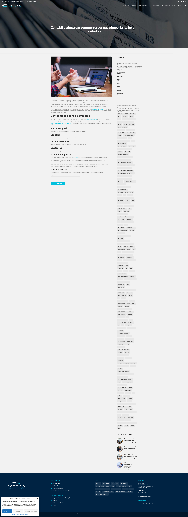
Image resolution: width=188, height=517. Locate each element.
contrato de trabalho (130, 181)
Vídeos (118, 94)
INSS (128, 284)
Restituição (120, 393)
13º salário (120, 113)
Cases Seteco (119, 70)
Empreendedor (121, 227)
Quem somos (155, 5)
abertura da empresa (92, 119)
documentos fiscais (122, 214)
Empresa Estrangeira (122, 230)
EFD (132, 222)
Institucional (119, 84)
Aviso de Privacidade (24, 514)
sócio (126, 409)
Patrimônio (120, 338)
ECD (118, 222)
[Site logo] (11, 5)
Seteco (129, 401)
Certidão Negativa (122, 143)
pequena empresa (129, 338)
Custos (127, 200)
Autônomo (131, 124)
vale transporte (132, 422)
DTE (123, 219)
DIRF (130, 208)
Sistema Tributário (122, 406)
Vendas (132, 425)
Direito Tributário (122, 208)
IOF (127, 292)
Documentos (126, 211)
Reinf (130, 387)
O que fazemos (132, 5)
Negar (18, 511)
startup (120, 412)
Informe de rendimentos (130, 279)
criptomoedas (129, 197)
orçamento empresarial (123, 333)
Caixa (130, 138)
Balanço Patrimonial (122, 127)
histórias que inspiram (123, 265)
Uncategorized (120, 93)
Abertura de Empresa (130, 113)
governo (125, 262)
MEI (127, 317)
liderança (127, 306)
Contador (120, 181)
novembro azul (131, 327)
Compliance (127, 151)
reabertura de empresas (123, 371)
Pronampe (133, 365)
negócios (130, 322)
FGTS (134, 249)
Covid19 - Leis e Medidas (121, 75)
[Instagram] (179, 1)
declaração (126, 203)
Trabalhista (119, 89)
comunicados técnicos (123, 154)
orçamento (120, 330)
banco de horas (130, 129)
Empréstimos (121, 233)
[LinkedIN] (181, 1)
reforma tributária (127, 382)
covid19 (119, 195)
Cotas (131, 192)
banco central (121, 129)
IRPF (119, 295)
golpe (119, 262)
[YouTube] (186, 1)
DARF (133, 200)
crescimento (121, 197)
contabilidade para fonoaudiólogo (126, 165)
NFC (122, 325)
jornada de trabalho (122, 300)
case (128, 140)
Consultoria (129, 157)
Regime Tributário (122, 384)
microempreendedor (122, 319)
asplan (125, 124)
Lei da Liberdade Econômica (124, 303)
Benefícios (132, 132)
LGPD (133, 303)
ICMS (131, 268)
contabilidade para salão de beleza (125, 173)
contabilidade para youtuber (124, 178)
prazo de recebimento (123, 355)
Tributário (119, 90)
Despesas (120, 205)
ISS (118, 298)
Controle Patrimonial (123, 192)
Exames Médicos (121, 249)
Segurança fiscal (121, 398)
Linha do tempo (166, 5)
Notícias (118, 87)
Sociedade (120, 409)
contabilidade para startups (124, 176)
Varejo (126, 425)
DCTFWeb (120, 203)
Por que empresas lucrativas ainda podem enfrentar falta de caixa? (130, 448)
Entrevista (120, 238)
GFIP (125, 260)
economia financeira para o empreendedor (61, 123)
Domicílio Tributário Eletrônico (125, 216)
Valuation (120, 425)
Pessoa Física (130, 341)
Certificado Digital (122, 146)
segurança (126, 395)
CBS (132, 140)
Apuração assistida (129, 121)
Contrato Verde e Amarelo (124, 186)
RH (133, 393)
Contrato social (121, 184)
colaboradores (127, 148)
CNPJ (134, 146)
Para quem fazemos (144, 5)
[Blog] (81, 51)
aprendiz (120, 121)
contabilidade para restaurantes (125, 170)
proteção (120, 368)
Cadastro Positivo (122, 138)
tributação (75, 157)
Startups (126, 412)
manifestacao (121, 317)
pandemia (129, 336)
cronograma (120, 200)
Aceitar (7, 511)
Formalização (121, 257)
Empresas (132, 230)
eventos (132, 246)
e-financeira (129, 219)
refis (119, 382)
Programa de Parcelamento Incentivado (127, 363)
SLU (130, 406)
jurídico (132, 300)
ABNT (119, 116)
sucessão (133, 412)
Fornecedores (130, 257)
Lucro (129, 308)
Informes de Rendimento (123, 281)
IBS (126, 268)
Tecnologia (125, 414)
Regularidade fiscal (122, 387)
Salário (119, 395)
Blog (173, 5)
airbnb (131, 116)
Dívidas (119, 211)
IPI (131, 292)
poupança (127, 352)
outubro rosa (121, 336)
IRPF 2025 (124, 295)
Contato (179, 5)
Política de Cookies (15, 514)
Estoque (126, 246)
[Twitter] (183, 1)
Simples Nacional (131, 403)
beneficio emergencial (123, 132)
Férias (128, 249)
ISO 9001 (130, 295)
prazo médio (120, 357)
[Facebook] (176, 1)
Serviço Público (121, 401)
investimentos (121, 292)
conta (119, 159)
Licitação (120, 306)
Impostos (118, 83)
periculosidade (121, 341)
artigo (119, 124)
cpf (124, 195)
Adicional (125, 116)
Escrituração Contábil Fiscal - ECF (125, 243)
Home (124, 5)
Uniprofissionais (121, 422)
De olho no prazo (120, 76)
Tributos (128, 420)
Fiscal (118, 80)
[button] (37, 499)
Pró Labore (120, 360)
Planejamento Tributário (123, 349)
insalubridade (121, 284)
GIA (129, 260)
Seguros (130, 398)
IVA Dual (123, 298)
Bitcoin (119, 135)
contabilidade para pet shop (124, 167)
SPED (131, 409)
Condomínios (121, 157)
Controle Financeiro (122, 189)
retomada (128, 393)
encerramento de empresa (123, 235)
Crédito (130, 195)
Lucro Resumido (121, 314)
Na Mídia (118, 86)
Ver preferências (31, 511)
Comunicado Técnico (121, 72)
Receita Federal (121, 374)
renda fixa (120, 390)
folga (119, 254)
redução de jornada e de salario (125, 379)
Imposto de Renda (120, 82)
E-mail (52, 175)
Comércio (120, 151)
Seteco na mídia (121, 403)
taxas (119, 414)
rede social (130, 374)
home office (120, 268)
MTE (119, 322)
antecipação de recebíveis (128, 119)
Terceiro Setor (121, 417)
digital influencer (129, 205)
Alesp (119, 119)
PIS (128, 344)
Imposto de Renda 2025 (123, 276)
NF (118, 325)
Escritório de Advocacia (123, 241)
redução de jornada (122, 376)
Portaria (120, 352)
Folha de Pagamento (127, 254)
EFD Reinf (120, 224)
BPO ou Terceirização (128, 135)
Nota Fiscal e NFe (121, 327)
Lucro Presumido (121, 311)
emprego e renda (131, 227)
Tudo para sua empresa (83, 24)
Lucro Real (130, 311)
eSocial (118, 77)
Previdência (128, 357)
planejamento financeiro (98, 109)
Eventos (118, 79)
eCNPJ (127, 222)
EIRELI (126, 224)
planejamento (121, 346)
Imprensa (120, 279)
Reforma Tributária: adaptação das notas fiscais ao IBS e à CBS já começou (130, 456)
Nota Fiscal (128, 325)
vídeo (119, 428)
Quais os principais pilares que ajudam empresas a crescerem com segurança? (130, 440)
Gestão (119, 260)
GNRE (133, 260)
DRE (118, 219)
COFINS (119, 148)
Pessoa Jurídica (121, 344)
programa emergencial (123, 365)
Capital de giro (121, 140)
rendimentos (128, 390)
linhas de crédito (122, 308)
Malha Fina (130, 314)
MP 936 (131, 319)
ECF (123, 222)
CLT (129, 146)
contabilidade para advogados (125, 162)
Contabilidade (119, 73)
